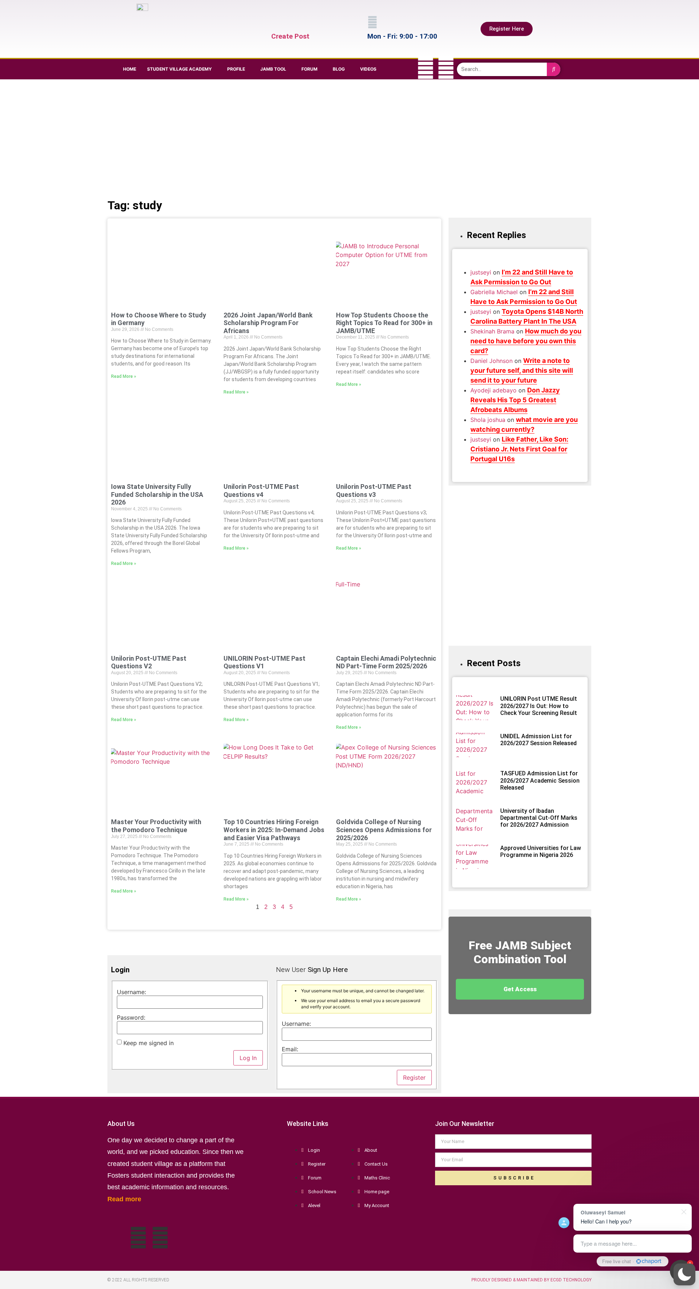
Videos (368, 69)
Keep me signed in (148, 1043)
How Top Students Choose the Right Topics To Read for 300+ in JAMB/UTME (384, 323)
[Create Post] (276, 22)
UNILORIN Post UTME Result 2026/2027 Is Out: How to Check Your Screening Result (538, 705)
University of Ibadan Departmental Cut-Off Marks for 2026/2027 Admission (538, 817)
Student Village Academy (179, 69)
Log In (248, 1057)
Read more (124, 1199)
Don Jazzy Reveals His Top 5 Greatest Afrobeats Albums (515, 400)
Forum (309, 69)
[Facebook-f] (405, 68)
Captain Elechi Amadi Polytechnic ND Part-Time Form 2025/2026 (386, 662)
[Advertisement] (348, 138)
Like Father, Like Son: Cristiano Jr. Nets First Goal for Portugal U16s (519, 449)
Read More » (123, 376)
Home (129, 69)
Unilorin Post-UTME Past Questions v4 (261, 490)
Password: (131, 1017)
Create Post (290, 36)
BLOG (339, 69)
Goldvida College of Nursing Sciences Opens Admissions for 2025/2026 (384, 829)
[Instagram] (446, 68)
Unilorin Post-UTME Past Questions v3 (373, 490)
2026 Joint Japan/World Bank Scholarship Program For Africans (268, 323)
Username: (131, 992)
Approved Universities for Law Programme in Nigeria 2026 (540, 851)
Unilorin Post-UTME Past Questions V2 (148, 662)
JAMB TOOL (273, 69)
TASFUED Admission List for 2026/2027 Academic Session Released (540, 780)
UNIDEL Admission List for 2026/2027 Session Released (538, 740)
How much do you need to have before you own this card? (525, 341)
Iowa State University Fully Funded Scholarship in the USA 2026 (157, 494)
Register (414, 1077)
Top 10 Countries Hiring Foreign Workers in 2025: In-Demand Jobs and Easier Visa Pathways (274, 829)
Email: (290, 1049)
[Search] (553, 69)
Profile (236, 69)
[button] (684, 1274)
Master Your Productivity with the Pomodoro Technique (156, 826)
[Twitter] (425, 68)
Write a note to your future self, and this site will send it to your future (521, 370)
